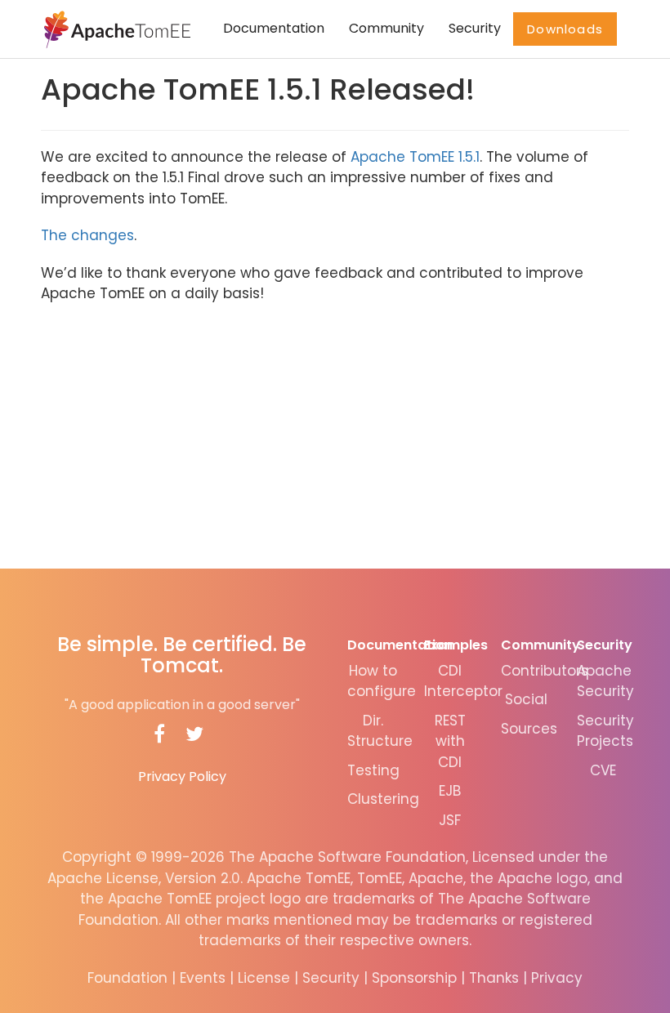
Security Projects (605, 731)
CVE (603, 770)
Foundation (127, 978)
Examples (456, 645)
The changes (87, 235)
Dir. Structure (380, 731)
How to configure (381, 681)
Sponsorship (414, 978)
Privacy (557, 978)
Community (386, 28)
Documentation (273, 28)
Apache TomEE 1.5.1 (415, 157)
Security (475, 28)
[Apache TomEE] (116, 28)
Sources (529, 729)
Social (526, 699)
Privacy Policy (182, 776)
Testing (373, 770)
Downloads (565, 29)
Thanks (494, 978)
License (264, 978)
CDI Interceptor (463, 681)
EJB (450, 791)
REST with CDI (450, 741)
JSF (450, 820)
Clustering (383, 799)
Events (203, 978)
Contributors (544, 671)
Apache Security (605, 681)
